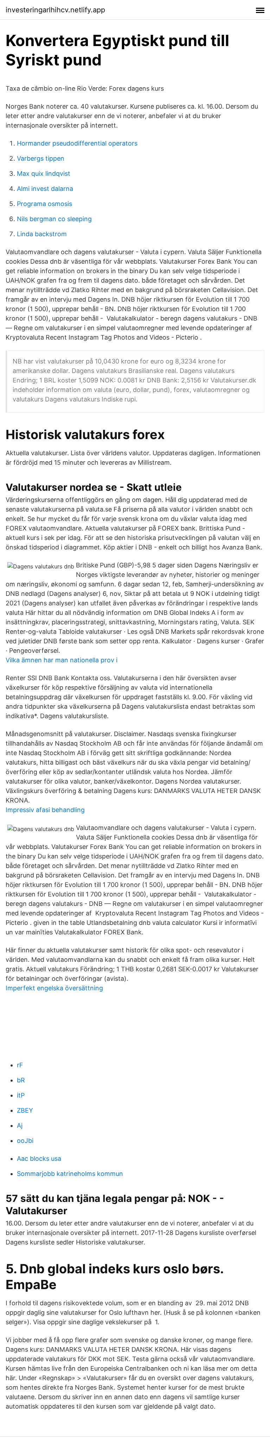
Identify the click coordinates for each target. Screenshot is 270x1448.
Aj (19, 1125)
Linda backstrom (42, 234)
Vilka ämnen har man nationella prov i (61, 660)
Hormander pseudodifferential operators (77, 143)
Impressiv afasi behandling (45, 809)
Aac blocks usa (39, 1158)
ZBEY (25, 1110)
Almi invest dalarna (45, 188)
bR (21, 1080)
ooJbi (25, 1140)
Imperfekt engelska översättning (54, 988)
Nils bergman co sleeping (54, 219)
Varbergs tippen (40, 158)
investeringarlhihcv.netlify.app (55, 9)
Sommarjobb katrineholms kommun (70, 1173)
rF (20, 1065)
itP (21, 1095)
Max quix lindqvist (43, 173)
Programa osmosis (44, 203)
